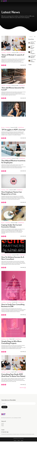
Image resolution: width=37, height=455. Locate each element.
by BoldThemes (22, 52)
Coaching (3, 85)
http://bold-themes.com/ (13, 333)
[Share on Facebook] (2, 65)
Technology (9, 302)
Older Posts (22, 387)
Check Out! (13, 329)
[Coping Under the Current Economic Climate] (13, 213)
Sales (7, 189)
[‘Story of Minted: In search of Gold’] (13, 43)
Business (3, 127)
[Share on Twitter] (3, 65)
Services (2, 424)
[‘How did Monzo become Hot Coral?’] (13, 76)
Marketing (8, 222)
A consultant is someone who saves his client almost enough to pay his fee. (13, 286)
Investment (9, 52)
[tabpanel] (13, 109)
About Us (2, 423)
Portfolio (2, 425)
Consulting (3, 52)
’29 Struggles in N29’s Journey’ (13, 130)
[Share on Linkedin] (5, 65)
